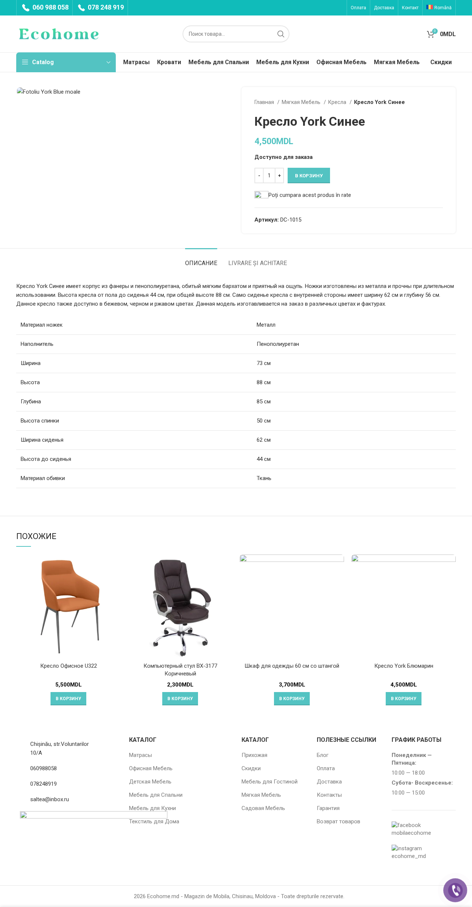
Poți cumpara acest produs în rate (309, 195)
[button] (68, 698)
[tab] (201, 259)
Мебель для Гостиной (270, 781)
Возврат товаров (338, 821)
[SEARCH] (281, 33)
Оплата (326, 768)
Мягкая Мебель (302, 102)
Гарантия (328, 808)
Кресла (338, 102)
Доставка (329, 781)
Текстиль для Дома (154, 821)
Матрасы (140, 755)
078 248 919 (105, 7)
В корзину (309, 175)
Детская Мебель (150, 781)
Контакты (329, 795)
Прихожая (254, 755)
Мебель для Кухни (152, 808)
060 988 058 (50, 7)
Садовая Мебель (263, 808)
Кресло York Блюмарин (403, 666)
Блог (323, 755)
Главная (264, 102)
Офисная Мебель (151, 768)
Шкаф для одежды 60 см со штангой (291, 666)
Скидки (251, 768)
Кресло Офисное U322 (68, 666)
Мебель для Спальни (156, 795)
